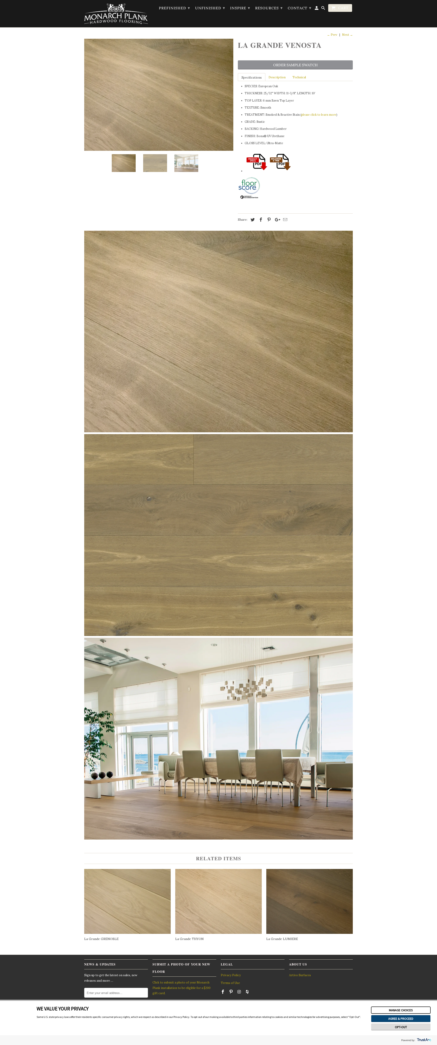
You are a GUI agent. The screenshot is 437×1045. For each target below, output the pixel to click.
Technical (299, 77)
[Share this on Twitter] (252, 219)
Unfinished (210, 7)
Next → (347, 35)
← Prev (332, 35)
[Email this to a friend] (284, 219)
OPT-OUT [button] (401, 1027)
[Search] (323, 9)
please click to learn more (318, 114)
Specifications (251, 77)
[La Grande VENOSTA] (158, 95)
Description (277, 77)
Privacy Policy (231, 975)
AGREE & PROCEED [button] (400, 1019)
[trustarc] (423, 1040)
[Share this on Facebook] (260, 219)
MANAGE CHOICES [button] (401, 1010)
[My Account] (317, 9)
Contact (299, 7)
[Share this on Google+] (276, 219)
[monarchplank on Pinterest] (231, 991)
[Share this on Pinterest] (268, 219)
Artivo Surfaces (300, 975)
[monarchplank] (116, 13)
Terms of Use (230, 983)
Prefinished (174, 7)
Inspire (240, 7)
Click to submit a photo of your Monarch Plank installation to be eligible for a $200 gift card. (181, 988)
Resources (269, 7)
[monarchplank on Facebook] (223, 991)
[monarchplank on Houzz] (247, 991)
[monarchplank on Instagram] (239, 991)
